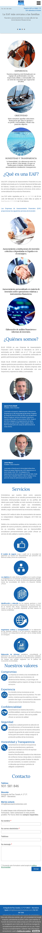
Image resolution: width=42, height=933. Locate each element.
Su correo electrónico (10, 829)
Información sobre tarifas (11, 915)
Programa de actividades (30, 915)
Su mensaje (6, 844)
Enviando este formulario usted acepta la (19, 866)
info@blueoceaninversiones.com (14, 804)
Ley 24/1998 (29, 196)
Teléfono (4, 836)
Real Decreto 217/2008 (9, 201)
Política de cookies (24, 931)
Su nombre (6, 821)
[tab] (17, 29)
